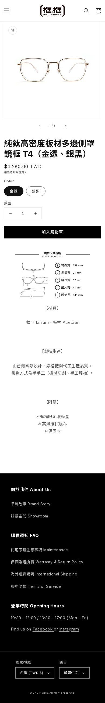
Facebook (43, 629)
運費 (21, 172)
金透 (14, 191)
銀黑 (36, 191)
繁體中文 (71, 673)
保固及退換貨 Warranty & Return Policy (47, 562)
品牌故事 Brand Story (31, 504)
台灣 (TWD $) (31, 673)
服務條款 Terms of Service (36, 586)
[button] (7, 11)
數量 (7, 203)
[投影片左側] (40, 126)
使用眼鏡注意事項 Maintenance (39, 550)
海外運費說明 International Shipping (44, 574)
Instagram (69, 629)
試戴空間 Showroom (29, 516)
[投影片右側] (65, 126)
